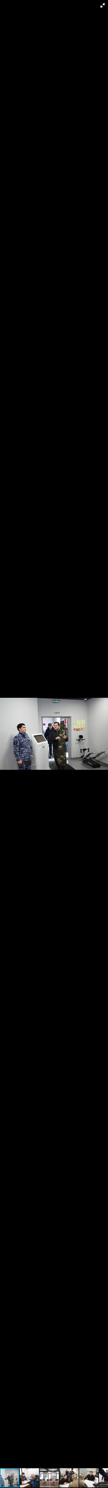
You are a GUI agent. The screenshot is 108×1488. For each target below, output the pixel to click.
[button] (102, 5)
